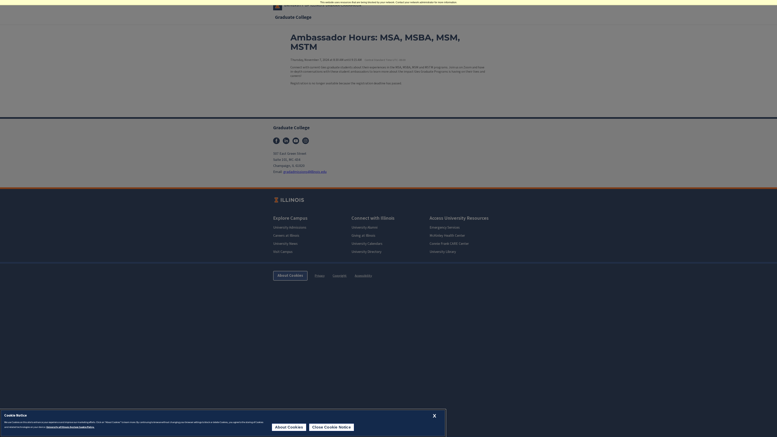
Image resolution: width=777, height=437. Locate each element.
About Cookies (289, 427)
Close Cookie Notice (331, 427)
